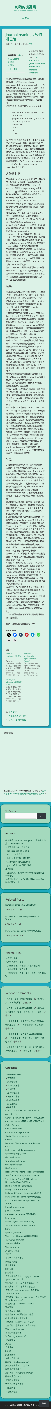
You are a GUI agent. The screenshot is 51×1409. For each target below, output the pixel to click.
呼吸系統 (9, 1269)
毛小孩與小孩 (13, 1100)
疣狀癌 (8, 1343)
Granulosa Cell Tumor (15, 1160)
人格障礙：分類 (12, 1250)
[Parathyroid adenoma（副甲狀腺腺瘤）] (15, 690)
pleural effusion (12, 1210)
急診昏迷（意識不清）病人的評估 (20, 1325)
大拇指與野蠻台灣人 (18, 716)
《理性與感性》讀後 (14, 962)
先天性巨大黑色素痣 (14, 1258)
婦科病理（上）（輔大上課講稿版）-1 (21, 1283)
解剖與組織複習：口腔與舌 (17, 1365)
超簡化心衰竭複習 (13, 1369)
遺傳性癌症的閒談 (13, 1376)
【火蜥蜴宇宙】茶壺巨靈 (16, 969)
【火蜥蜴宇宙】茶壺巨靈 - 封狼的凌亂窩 (24, 1034)
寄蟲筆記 (9, 1307)
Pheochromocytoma (15, 1207)
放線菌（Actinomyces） (16, 1329)
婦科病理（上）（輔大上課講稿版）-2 (21, 1286)
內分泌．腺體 (11, 1261)
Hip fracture (11, 1168)
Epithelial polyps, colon (16, 1153)
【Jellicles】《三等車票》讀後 (18, 858)
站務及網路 (12, 1103)
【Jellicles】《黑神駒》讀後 (17, 850)
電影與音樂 (12, 1391)
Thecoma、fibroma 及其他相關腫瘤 (21, 1236)
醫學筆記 (13, 712)
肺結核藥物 (10, 1354)
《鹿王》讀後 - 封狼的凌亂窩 (19, 999)
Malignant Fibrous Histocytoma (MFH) (23, 1193)
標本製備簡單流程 (13, 1332)
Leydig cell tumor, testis (16, 1189)
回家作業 (9, 1272)
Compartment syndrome (17, 1132)
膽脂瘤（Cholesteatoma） (17, 1362)
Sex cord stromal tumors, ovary (20, 1225)
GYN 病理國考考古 (13, 1164)
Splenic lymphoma (14, 1232)
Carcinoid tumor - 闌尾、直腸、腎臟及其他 (24, 1121)
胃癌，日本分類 (12, 1358)
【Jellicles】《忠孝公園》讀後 (18, 865)
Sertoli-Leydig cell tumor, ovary (19, 1221)
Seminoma (10, 1218)
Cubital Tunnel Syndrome (17, 1136)
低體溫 (8, 1254)
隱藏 (19, 55)
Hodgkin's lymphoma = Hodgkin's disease (24, 1171)
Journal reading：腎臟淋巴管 (18, 1185)
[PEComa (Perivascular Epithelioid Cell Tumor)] (33, 664)
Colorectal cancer (13, 1128)
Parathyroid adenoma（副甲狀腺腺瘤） (23, 931)
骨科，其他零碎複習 (14, 1383)
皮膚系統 (9, 1347)
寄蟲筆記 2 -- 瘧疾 (13, 1311)
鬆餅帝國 (27, 1050)
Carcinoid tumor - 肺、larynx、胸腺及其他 (24, 1117)
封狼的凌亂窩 (25, 6)
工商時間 (11, 1078)
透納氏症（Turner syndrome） (19, 1372)
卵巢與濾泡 (10, 1265)
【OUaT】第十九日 (14, 854)
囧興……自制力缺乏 (17, 719)
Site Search (10, 811)
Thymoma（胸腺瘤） (15, 1239)
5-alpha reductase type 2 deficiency (22, 1110)
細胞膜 (8, 1351)
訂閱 (44, 1403)
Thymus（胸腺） (13, 1243)
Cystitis (8, 1139)
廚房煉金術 (12, 1082)
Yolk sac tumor (12, 1247)
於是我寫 (11, 1089)
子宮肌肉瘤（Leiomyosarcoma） (20, 1303)
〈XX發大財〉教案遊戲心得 (17, 861)
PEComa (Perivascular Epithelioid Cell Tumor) (22, 917)
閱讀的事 (11, 1388)
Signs (7, 1228)
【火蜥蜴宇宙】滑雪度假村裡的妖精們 (22, 965)
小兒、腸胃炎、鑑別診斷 (16, 1318)
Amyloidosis (10, 1114)
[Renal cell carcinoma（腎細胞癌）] (15, 664)
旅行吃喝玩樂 (13, 1092)
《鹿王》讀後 (11, 958)
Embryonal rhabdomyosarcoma (20, 1150)
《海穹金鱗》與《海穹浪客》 (18, 847)
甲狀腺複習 (10, 1340)
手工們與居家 (13, 1085)
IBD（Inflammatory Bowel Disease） (22, 1175)
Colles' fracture (12, 1125)
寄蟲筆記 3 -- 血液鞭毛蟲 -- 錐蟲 (19, 1314)
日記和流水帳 (13, 1096)
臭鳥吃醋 (9, 869)
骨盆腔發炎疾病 (12, 1380)
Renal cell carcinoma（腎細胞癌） (21, 905)
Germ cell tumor (13, 1157)
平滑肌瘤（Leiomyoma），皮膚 (19, 1321)
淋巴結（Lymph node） (16, 1336)
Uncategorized (14, 1074)
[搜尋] (41, 816)
